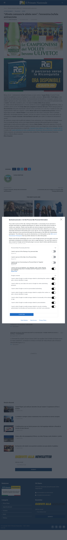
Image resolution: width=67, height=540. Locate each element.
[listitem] (33, 248)
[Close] (61, 219)
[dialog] (33, 270)
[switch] (54, 251)
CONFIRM (22, 314)
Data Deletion (24, 320)
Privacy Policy (42, 320)
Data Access (33, 320)
